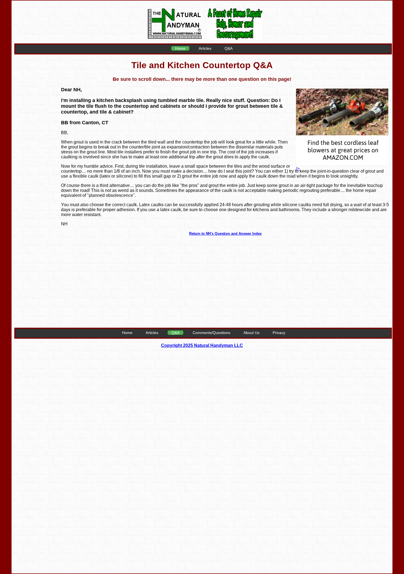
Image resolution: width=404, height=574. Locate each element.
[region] (36, 172)
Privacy (279, 332)
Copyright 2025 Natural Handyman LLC (202, 345)
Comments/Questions (211, 332)
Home (180, 48)
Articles (205, 48)
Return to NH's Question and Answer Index (225, 233)
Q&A (229, 48)
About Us (251, 332)
